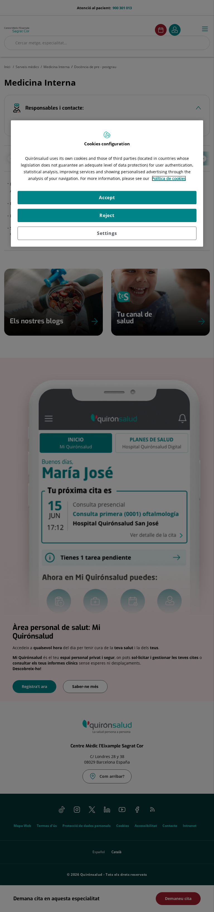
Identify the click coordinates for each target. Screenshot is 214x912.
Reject (107, 215)
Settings (107, 233)
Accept (107, 197)
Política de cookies (169, 178)
